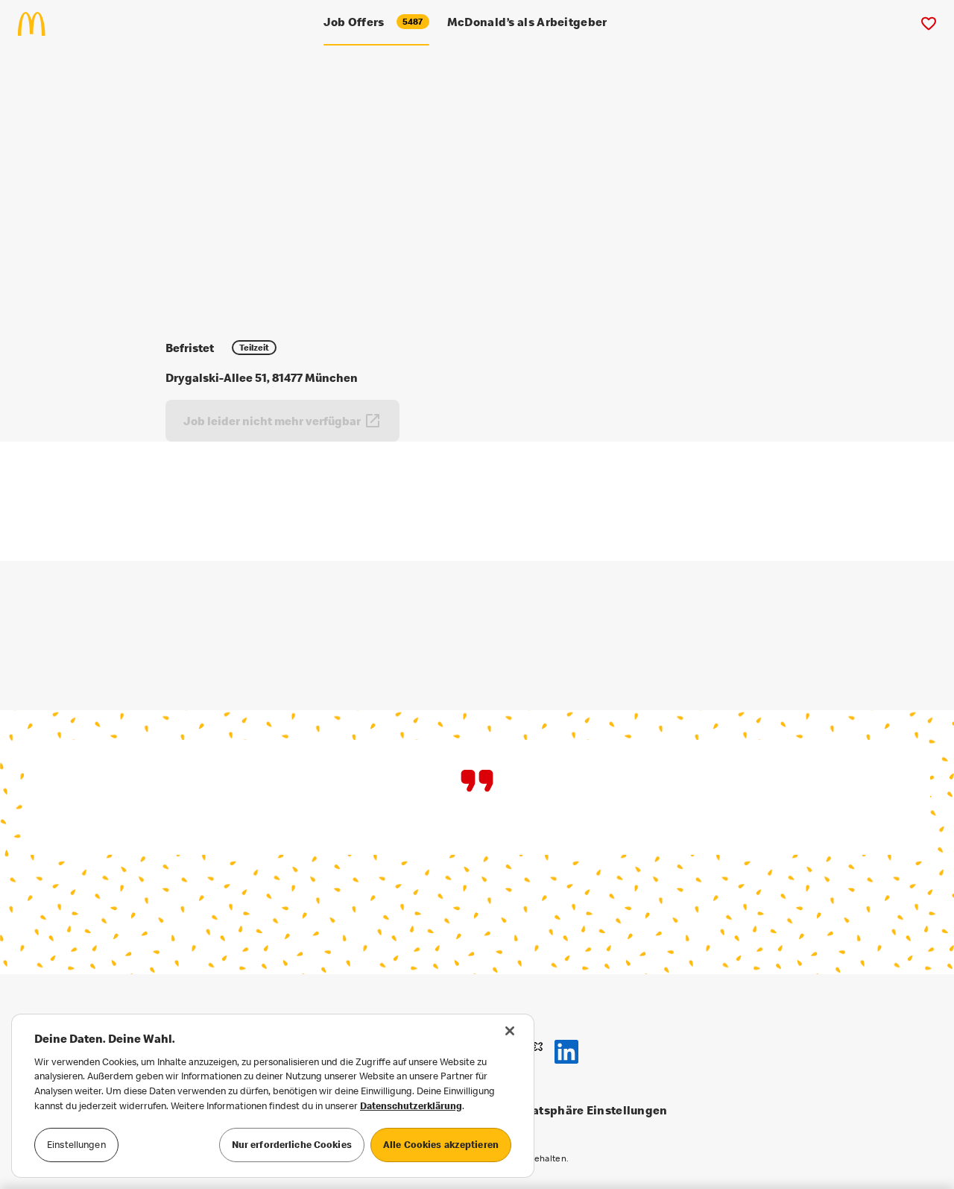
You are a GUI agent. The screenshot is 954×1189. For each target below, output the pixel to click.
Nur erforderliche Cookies (292, 1144)
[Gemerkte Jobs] (928, 24)
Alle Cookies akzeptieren (441, 1144)
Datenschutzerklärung (411, 1105)
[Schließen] (509, 1030)
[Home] (37, 24)
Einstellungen (76, 1144)
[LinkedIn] (566, 1052)
